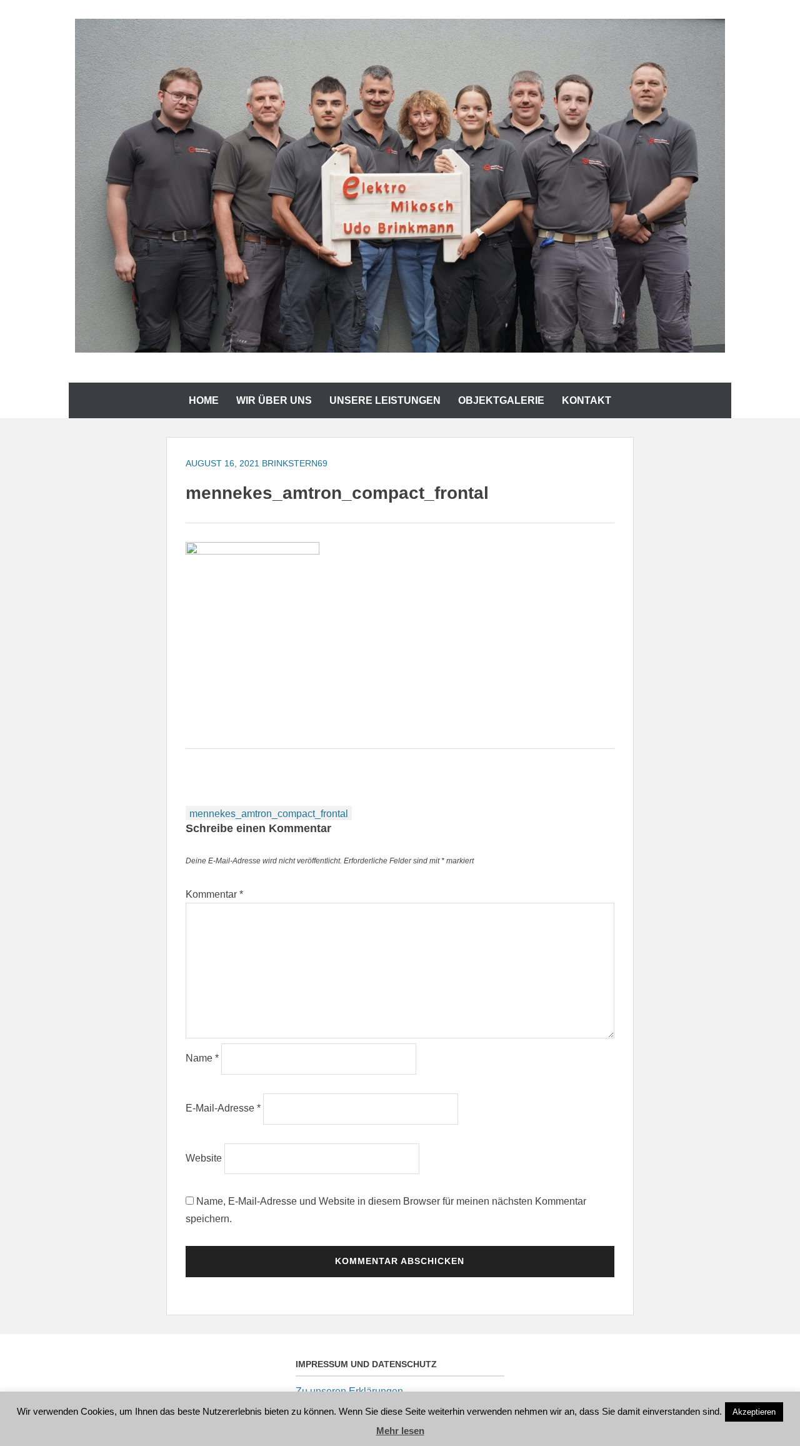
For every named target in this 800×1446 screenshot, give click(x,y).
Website (204, 1158)
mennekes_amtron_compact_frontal (268, 813)
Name (202, 1058)
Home (204, 400)
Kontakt (586, 400)
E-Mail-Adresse (223, 1108)
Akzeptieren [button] (754, 1412)
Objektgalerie (501, 400)
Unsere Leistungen (385, 400)
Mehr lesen (400, 1430)
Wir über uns (274, 400)
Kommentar (214, 894)
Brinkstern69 (295, 463)
